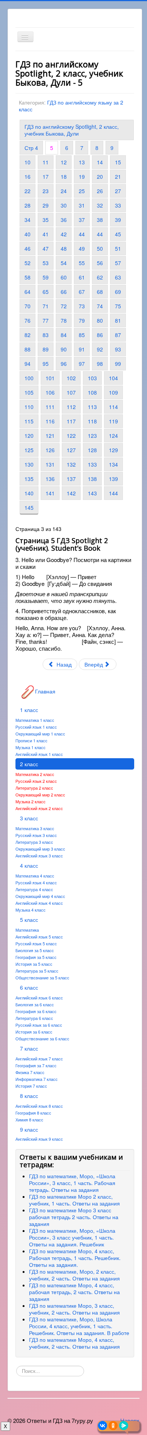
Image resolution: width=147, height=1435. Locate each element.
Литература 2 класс (34, 788)
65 (46, 291)
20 (100, 176)
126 (50, 450)
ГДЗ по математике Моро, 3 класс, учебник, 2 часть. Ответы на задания (74, 1309)
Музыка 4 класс (30, 910)
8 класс (29, 1095)
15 (118, 162)
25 (82, 191)
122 (71, 435)
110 (29, 407)
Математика (27, 930)
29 (46, 205)
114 (113, 407)
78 (64, 320)
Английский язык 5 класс (39, 937)
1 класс (29, 710)
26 (100, 191)
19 (82, 176)
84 (64, 335)
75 (118, 306)
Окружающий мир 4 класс (40, 896)
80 (100, 320)
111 (50, 407)
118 (92, 421)
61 (82, 277)
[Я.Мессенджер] (123, 1425)
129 (113, 450)
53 (46, 263)
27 (118, 191)
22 (27, 191)
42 (64, 234)
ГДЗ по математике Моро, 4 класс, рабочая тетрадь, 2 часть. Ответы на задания (74, 1291)
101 (50, 378)
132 (71, 464)
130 (29, 464)
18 (64, 176)
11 (46, 162)
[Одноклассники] (113, 1425)
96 (64, 363)
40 (27, 234)
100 (29, 378)
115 (29, 421)
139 (113, 478)
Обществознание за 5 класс (42, 977)
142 (71, 493)
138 (92, 478)
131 (50, 464)
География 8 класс (33, 1113)
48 (64, 248)
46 (27, 248)
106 (50, 392)
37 (82, 219)
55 (82, 263)
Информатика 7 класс (36, 1079)
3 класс (29, 818)
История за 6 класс (33, 1032)
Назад (63, 664)
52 (27, 263)
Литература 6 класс (34, 1018)
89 (46, 349)
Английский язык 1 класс (39, 754)
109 (113, 392)
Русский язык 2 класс (36, 781)
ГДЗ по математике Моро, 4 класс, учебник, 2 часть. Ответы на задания (74, 1343)
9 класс (29, 1129)
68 (100, 291)
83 (46, 335)
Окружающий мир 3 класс (40, 849)
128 (92, 450)
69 (118, 291)
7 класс (29, 1048)
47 (46, 248)
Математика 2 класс (34, 774)
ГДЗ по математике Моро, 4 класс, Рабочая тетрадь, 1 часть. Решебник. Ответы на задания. (75, 1257)
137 (71, 478)
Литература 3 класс (34, 842)
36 (64, 219)
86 (100, 335)
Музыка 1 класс (30, 747)
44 (82, 234)
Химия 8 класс (29, 1119)
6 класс (29, 987)
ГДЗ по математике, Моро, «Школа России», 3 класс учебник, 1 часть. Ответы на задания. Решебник (72, 1237)
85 (82, 335)
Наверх (129, 1420)
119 (113, 421)
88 (27, 349)
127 (71, 450)
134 (113, 464)
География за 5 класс (36, 957)
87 (118, 335)
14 (100, 162)
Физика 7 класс (29, 1072)
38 (100, 219)
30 (64, 205)
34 (27, 219)
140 (29, 493)
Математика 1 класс (34, 720)
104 (113, 378)
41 (46, 234)
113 (92, 407)
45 (118, 234)
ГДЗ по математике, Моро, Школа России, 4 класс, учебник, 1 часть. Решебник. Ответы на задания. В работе (79, 1326)
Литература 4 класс (34, 889)
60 (64, 277)
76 (27, 320)
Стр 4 (31, 147)
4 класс (29, 865)
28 (27, 205)
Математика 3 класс (34, 828)
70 (27, 306)
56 (100, 263)
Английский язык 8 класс (39, 1106)
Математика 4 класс (34, 876)
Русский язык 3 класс (36, 835)
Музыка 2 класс (30, 801)
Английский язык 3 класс (39, 856)
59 (46, 277)
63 (118, 277)
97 (82, 363)
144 (113, 493)
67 (82, 291)
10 (27, 162)
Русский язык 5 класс (36, 943)
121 (50, 435)
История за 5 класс (33, 964)
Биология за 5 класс (34, 950)
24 (64, 191)
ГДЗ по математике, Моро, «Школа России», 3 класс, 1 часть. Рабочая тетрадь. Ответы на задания (72, 1182)
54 (64, 263)
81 (118, 320)
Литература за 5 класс (36, 971)
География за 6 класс (36, 1011)
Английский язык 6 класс (39, 998)
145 (29, 507)
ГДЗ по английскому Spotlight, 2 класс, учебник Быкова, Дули (71, 130)
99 (118, 363)
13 (82, 162)
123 (92, 435)
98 (100, 363)
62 (100, 277)
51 (118, 248)
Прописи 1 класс (31, 740)
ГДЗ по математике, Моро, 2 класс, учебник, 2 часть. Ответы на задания (74, 1275)
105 (29, 392)
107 (71, 392)
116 (50, 421)
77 (46, 320)
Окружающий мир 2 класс (40, 795)
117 (71, 421)
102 (71, 378)
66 (64, 291)
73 (82, 306)
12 (64, 162)
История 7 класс (31, 1086)
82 (27, 335)
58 (27, 277)
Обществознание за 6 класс (42, 1038)
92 (100, 349)
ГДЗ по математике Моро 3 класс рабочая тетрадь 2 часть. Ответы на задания (73, 1216)
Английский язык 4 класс (39, 903)
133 (92, 464)
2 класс (29, 764)
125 (29, 450)
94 (27, 363)
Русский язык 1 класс (36, 727)
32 (100, 205)
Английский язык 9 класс (39, 1139)
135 (29, 478)
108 (92, 392)
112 (71, 407)
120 (29, 435)
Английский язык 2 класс (39, 808)
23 (46, 191)
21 (118, 176)
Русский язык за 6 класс (38, 1025)
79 (82, 320)
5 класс (29, 919)
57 (118, 263)
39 (118, 219)
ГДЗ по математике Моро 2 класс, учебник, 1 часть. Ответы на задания (74, 1200)
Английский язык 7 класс (39, 1059)
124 (113, 435)
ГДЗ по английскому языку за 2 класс (71, 105)
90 (64, 349)
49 (82, 248)
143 (92, 493)
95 (46, 363)
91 (82, 349)
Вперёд (94, 664)
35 (46, 219)
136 (50, 478)
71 (46, 306)
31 (82, 205)
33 (118, 205)
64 (27, 291)
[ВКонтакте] (102, 1425)
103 (92, 378)
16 (27, 176)
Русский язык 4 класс (36, 882)
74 (100, 306)
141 (50, 493)
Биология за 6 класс (34, 1004)
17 (46, 176)
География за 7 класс (36, 1065)
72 (64, 306)
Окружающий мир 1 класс (40, 734)
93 (118, 349)
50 (100, 248)
